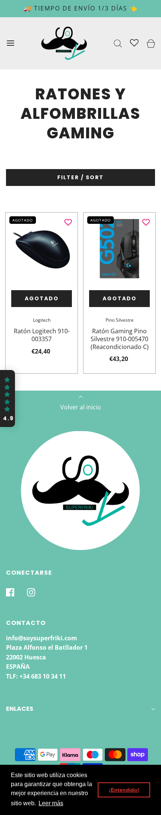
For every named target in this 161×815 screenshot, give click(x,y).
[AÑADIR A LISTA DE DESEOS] (68, 221)
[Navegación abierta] (10, 43)
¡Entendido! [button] (124, 790)
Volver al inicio (80, 407)
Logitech (42, 320)
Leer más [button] (51, 803)
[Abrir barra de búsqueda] (118, 43)
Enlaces (19, 708)
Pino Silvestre (120, 320)
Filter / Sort (80, 177)
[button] (7, 398)
